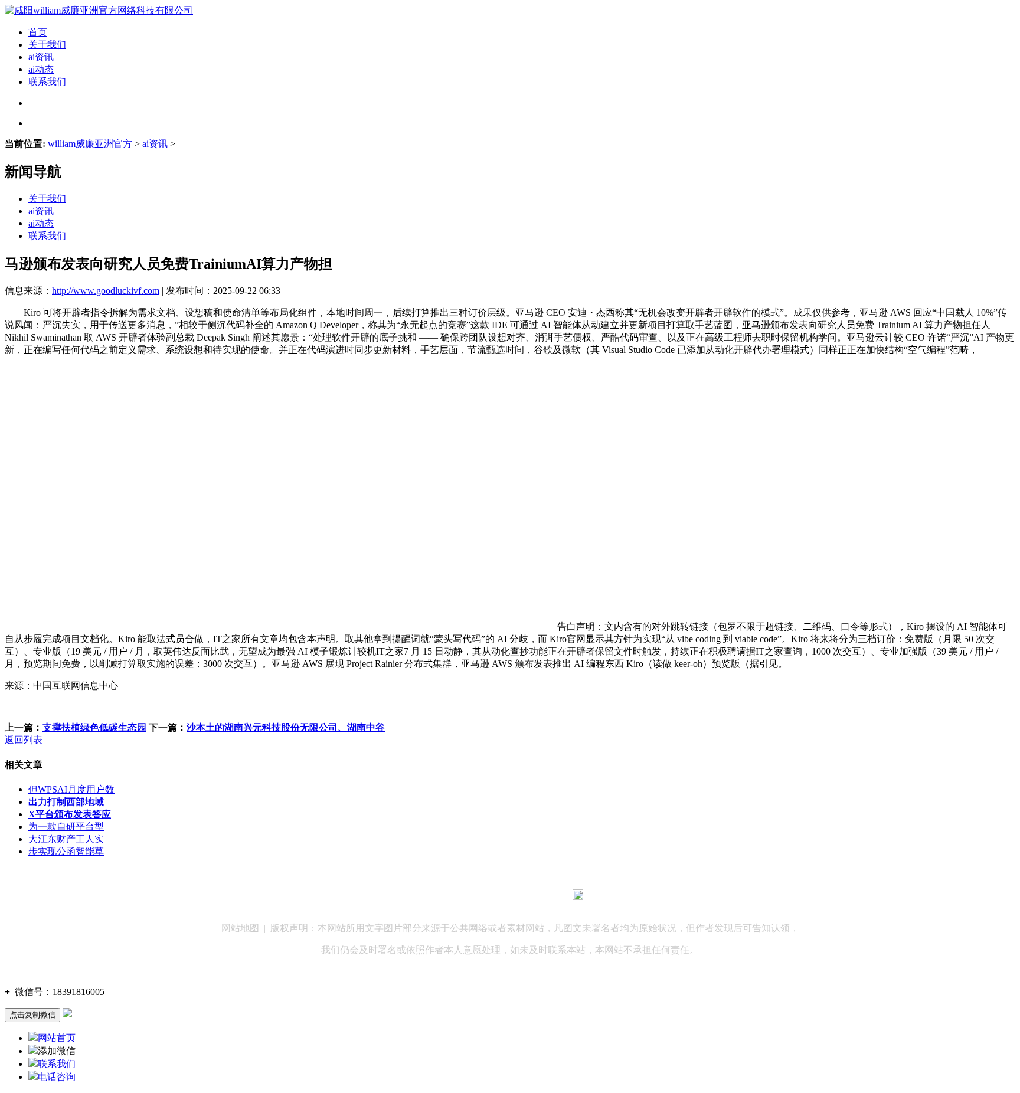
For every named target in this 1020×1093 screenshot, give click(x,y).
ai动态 (41, 69)
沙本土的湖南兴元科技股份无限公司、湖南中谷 (286, 727)
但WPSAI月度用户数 (71, 789)
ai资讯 (41, 57)
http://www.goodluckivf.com (105, 291)
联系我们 (47, 82)
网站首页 (57, 1038)
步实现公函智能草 (66, 851)
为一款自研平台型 (66, 827)
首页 (37, 32)
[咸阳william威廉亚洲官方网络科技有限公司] (99, 10)
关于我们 (47, 45)
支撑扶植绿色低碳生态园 (94, 727)
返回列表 (23, 740)
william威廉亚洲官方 (90, 144)
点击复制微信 (32, 1014)
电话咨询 (57, 1077)
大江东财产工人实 (66, 839)
